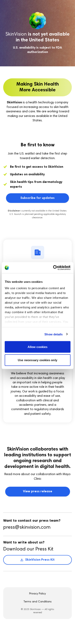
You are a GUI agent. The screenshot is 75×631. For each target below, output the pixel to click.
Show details (53, 334)
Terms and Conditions (37, 601)
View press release (37, 491)
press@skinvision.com (26, 527)
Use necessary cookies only (37, 360)
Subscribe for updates (37, 198)
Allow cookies (37, 347)
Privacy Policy (37, 593)
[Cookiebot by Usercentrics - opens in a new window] (53, 267)
